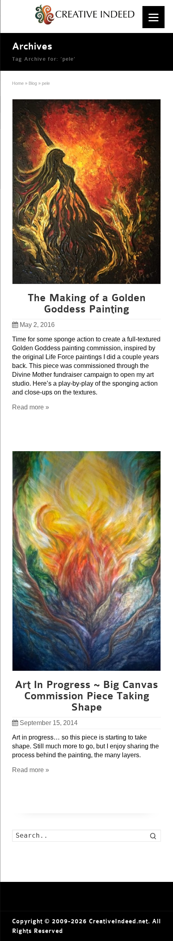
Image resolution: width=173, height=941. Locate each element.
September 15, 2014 (49, 722)
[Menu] (153, 17)
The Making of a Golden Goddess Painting (87, 303)
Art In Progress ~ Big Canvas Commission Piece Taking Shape (86, 696)
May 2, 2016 (37, 324)
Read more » (30, 407)
